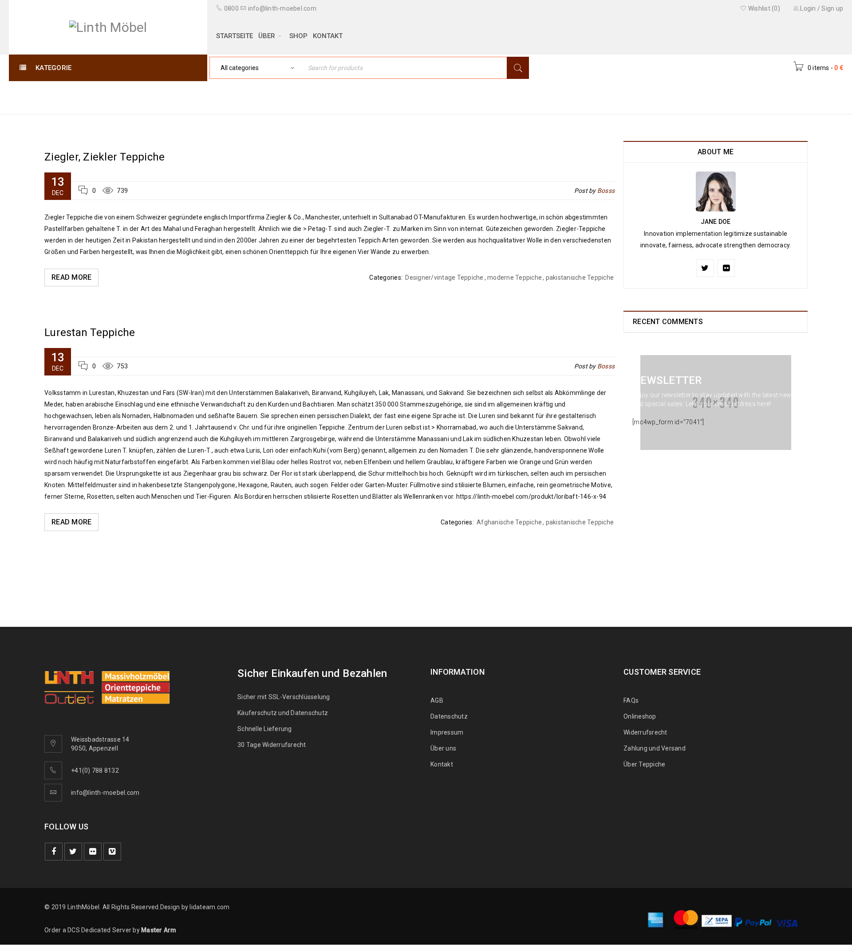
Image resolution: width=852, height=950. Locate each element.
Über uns (443, 748)
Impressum (446, 732)
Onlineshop (639, 716)
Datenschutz (449, 716)
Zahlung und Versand (654, 748)
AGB (436, 700)
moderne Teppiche (514, 277)
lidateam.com (209, 907)
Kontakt (441, 764)
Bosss (606, 190)
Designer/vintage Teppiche (444, 277)
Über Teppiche (644, 764)
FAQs (631, 700)
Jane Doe (716, 221)
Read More (71, 277)
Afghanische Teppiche (509, 522)
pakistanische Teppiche (580, 277)
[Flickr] (726, 268)
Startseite (688, 97)
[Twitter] (705, 268)
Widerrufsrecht (647, 732)
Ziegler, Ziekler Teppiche (104, 157)
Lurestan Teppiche (89, 332)
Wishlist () (763, 8)
